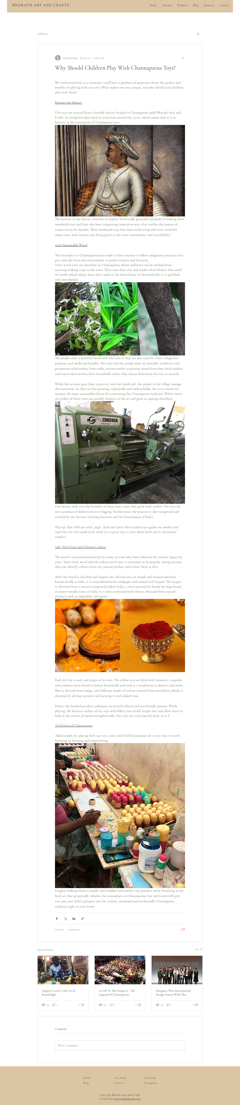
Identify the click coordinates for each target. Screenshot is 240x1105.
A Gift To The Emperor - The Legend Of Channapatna (117, 992)
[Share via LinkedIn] (74, 918)
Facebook (150, 1078)
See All (199, 949)
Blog (86, 1083)
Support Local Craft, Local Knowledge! (58, 992)
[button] (198, 33)
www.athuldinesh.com (127, 1099)
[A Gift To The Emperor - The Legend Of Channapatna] (120, 970)
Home (87, 1078)
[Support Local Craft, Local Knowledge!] (63, 970)
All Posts (42, 34)
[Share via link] (82, 918)
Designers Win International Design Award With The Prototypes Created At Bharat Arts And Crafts (174, 992)
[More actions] (183, 58)
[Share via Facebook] (56, 918)
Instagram (150, 1083)
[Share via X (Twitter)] (65, 918)
